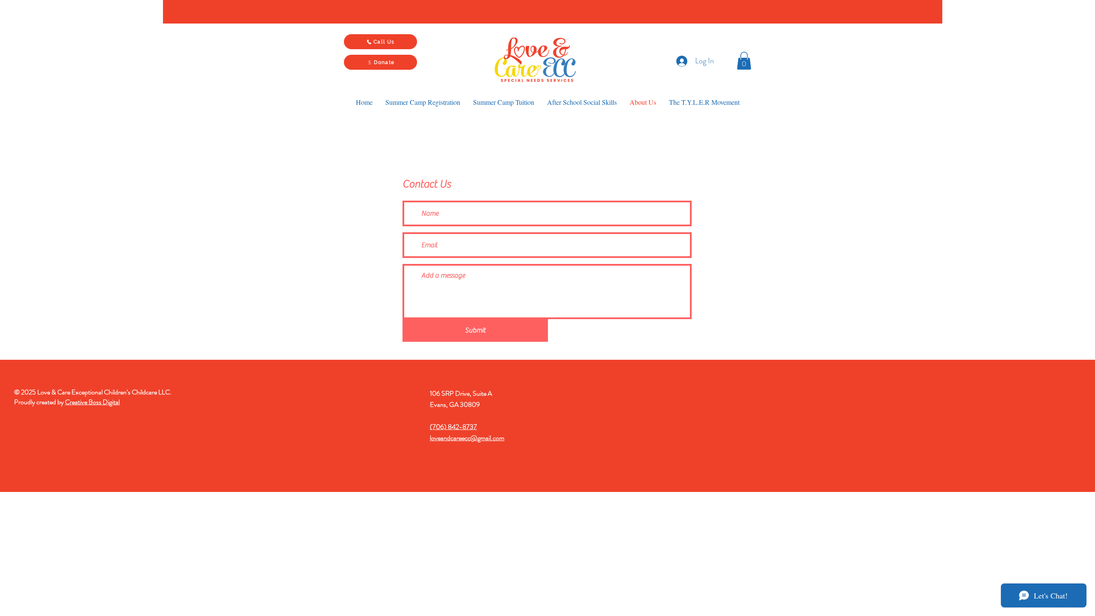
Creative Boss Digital (92, 402)
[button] (744, 61)
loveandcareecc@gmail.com (467, 438)
